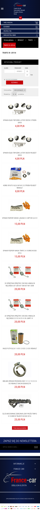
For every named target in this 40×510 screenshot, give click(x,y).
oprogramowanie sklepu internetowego (17, 498)
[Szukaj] (20, 17)
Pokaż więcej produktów (19, 428)
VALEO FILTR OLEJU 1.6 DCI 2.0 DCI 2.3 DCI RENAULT (20, 348)
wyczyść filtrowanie (10, 79)
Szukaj (14, 82)
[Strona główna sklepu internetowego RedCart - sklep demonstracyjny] (20, 5)
